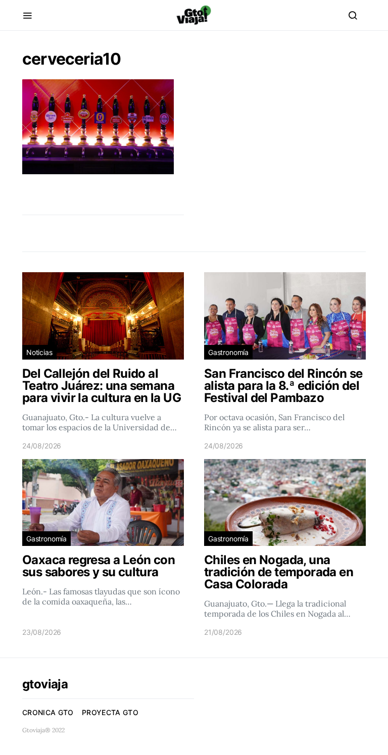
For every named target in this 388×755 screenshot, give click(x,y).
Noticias (39, 352)
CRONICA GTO (48, 712)
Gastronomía (228, 352)
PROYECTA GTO (110, 712)
